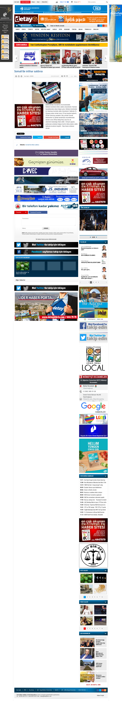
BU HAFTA (94, 685)
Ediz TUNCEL (85, 268)
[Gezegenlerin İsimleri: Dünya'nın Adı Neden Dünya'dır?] (100, 578)
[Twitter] (19, 76)
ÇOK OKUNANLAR (85, 633)
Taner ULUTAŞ (89, 276)
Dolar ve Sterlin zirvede (88, 490)
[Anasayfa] (17, 25)
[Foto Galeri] (26, 25)
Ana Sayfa (17, 2)
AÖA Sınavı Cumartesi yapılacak (60, 26)
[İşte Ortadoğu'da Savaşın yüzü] (86, 589)
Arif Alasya (88, 254)
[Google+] (21, 76)
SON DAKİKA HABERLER (86, 476)
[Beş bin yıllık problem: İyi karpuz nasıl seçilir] (86, 578)
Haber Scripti (100, 695)
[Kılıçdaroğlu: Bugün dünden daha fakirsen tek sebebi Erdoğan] (86, 610)
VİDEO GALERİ (84, 602)
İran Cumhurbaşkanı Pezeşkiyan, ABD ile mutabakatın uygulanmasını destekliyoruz (65, 45)
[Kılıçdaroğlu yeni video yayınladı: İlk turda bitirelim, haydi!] (100, 610)
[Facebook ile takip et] (98, 26)
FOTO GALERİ (84, 570)
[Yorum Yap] (62, 76)
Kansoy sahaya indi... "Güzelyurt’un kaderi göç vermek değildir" (50, 66)
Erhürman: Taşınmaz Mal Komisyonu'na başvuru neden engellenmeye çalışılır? (91, 66)
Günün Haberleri (25, 2)
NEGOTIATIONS (82, 690)
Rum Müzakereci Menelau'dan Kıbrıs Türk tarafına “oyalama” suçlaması (93, 483)
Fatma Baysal (90, 261)
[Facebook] (16, 76)
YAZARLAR (83, 242)
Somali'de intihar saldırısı (32, 145)
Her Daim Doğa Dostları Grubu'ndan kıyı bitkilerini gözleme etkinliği (92, 481)
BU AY (88, 685)
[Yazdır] (67, 76)
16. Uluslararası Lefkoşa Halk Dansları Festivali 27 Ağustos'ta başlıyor (92, 513)
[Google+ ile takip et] (103, 26)
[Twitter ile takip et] (101, 26)
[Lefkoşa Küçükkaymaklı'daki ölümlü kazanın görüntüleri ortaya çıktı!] (100, 621)
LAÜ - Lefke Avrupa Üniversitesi (68, 690)
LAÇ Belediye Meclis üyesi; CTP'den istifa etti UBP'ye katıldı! (71, 66)
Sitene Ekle (44, 2)
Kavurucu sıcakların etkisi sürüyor (91, 492)
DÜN (99, 685)
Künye (33, 2)
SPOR (25, 690)
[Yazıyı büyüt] (75, 76)
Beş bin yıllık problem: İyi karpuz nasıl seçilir (22, 273)
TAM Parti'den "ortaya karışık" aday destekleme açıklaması (91, 486)
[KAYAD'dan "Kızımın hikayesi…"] (86, 621)
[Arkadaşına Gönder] (64, 76)
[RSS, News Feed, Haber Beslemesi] (106, 26)
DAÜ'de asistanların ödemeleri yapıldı (28, 66)
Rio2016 (56, 690)
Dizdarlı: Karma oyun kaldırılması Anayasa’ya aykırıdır (91, 488)
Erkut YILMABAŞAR (89, 248)
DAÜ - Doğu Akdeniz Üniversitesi (44, 690)
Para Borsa (31, 690)
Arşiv (38, 2)
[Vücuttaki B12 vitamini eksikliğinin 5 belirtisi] (100, 589)
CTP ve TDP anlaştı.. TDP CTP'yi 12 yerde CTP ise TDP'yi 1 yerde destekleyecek (93, 508)
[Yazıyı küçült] (71, 76)
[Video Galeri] (38, 25)
